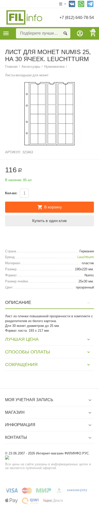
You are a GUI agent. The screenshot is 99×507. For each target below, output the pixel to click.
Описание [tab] (18, 302)
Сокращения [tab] (21, 364)
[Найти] (65, 33)
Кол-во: (11, 193)
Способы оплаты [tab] (27, 351)
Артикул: (13, 152)
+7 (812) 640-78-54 (76, 17)
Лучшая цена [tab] (22, 339)
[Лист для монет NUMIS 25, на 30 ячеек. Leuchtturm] (49, 113)
